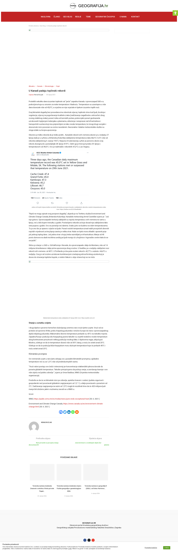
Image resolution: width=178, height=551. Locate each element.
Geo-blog (43, 26)
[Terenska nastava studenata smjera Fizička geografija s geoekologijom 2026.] (69, 472)
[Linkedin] (69, 412)
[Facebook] (61, 412)
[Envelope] (93, 540)
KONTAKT (135, 17)
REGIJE (78, 17)
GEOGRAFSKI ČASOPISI (105, 17)
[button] (175, 13)
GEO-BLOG (67, 17)
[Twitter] (65, 412)
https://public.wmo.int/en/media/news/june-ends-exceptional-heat (61, 399)
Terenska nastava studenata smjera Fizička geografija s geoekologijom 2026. (69, 488)
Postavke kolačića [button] (151, 548)
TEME (88, 17)
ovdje (70, 549)
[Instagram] (89, 540)
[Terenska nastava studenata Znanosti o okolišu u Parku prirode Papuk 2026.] (42, 472)
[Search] (148, 17)
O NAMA (123, 17)
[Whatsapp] (73, 412)
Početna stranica (34, 26)
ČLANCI (57, 17)
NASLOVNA (45, 17)
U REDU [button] (166, 548)
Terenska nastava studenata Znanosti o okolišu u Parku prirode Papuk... (42, 488)
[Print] (77, 412)
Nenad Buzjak (38, 95)
